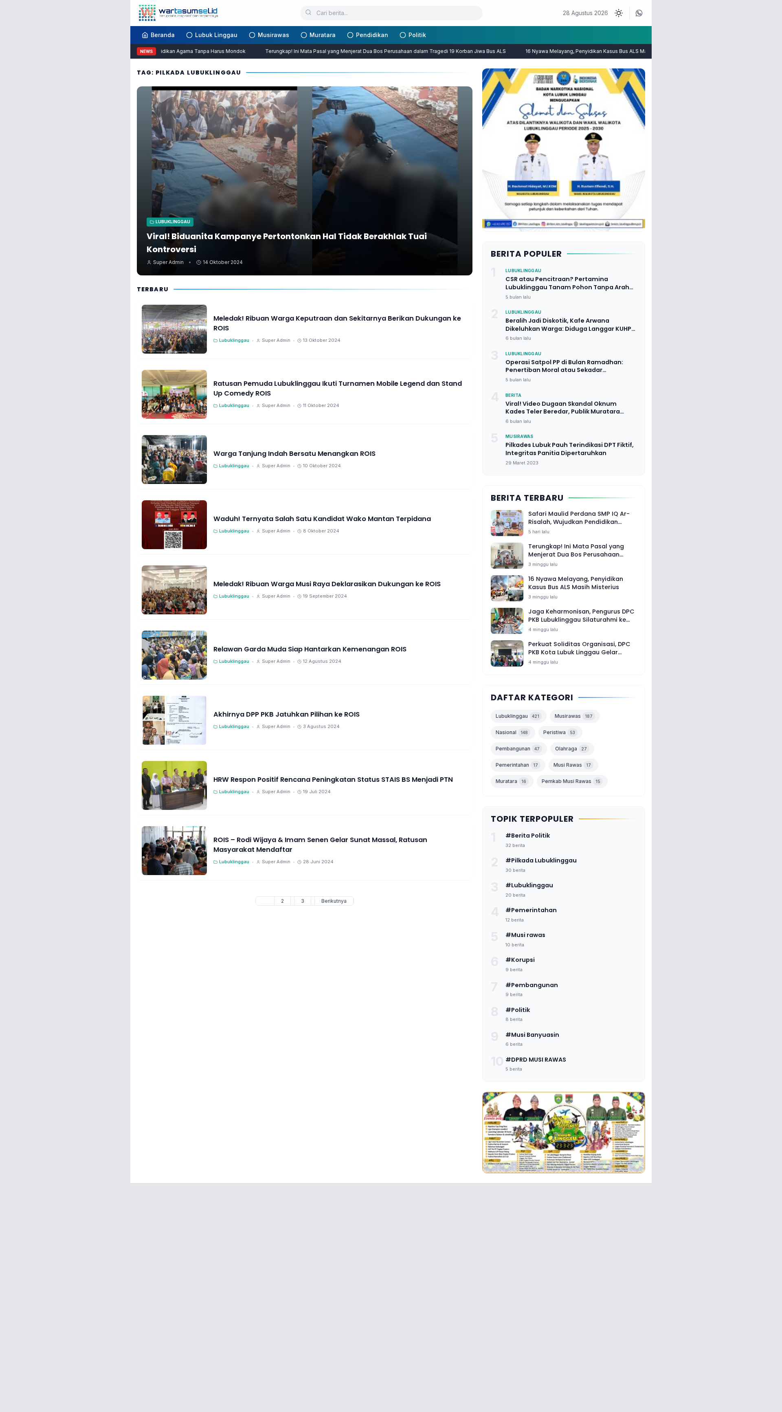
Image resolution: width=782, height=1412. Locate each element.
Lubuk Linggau (216, 34)
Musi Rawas (572, 765)
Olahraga (571, 749)
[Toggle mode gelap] (618, 13)
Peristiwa (559, 732)
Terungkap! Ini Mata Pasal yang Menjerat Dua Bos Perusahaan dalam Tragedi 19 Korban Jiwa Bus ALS (368, 51)
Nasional (512, 732)
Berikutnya (334, 901)
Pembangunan (518, 749)
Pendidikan (372, 34)
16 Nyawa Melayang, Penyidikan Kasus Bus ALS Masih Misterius (584, 51)
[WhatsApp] (639, 13)
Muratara (323, 34)
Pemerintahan (517, 765)
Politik (417, 34)
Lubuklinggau (517, 716)
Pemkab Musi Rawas (571, 781)
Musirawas (273, 34)
